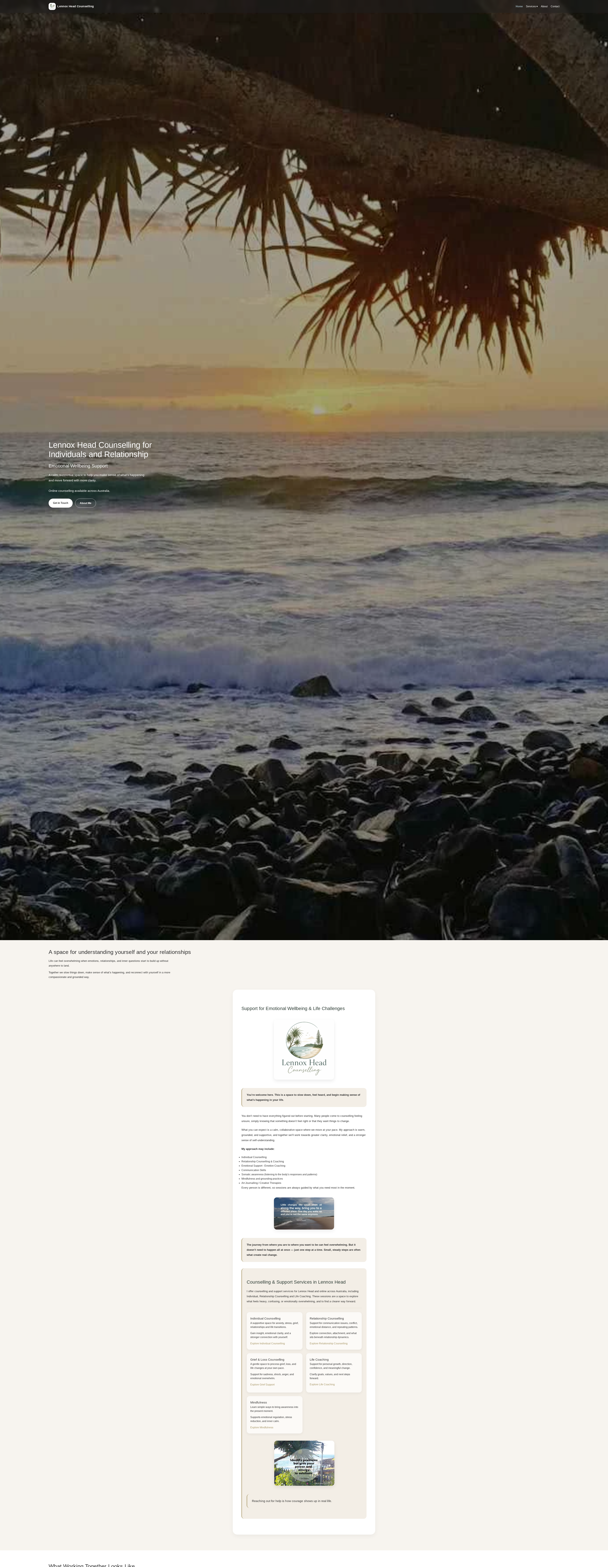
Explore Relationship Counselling (329, 1343)
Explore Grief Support (262, 1384)
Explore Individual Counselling (267, 1343)
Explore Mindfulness (261, 1427)
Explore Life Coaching (322, 1384)
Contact (555, 6)
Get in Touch (60, 503)
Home (519, 6)
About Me (85, 503)
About (544, 6)
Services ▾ (532, 6)
